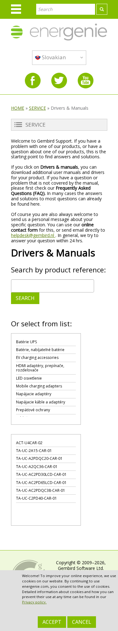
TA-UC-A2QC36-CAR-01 (37, 466)
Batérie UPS (26, 341)
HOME (17, 108)
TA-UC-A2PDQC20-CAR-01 (39, 458)
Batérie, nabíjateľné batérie (40, 349)
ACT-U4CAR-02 (29, 442)
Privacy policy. (34, 602)
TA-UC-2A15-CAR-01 (34, 450)
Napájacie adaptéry (33, 394)
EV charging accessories (37, 357)
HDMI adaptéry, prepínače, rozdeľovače (40, 368)
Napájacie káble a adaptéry (40, 402)
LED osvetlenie (29, 378)
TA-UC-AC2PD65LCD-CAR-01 (41, 482)
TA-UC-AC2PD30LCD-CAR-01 (41, 474)
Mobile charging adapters (39, 386)
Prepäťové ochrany (33, 410)
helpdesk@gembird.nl (33, 235)
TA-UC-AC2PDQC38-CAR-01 (40, 490)
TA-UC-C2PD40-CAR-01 (36, 498)
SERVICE (37, 108)
